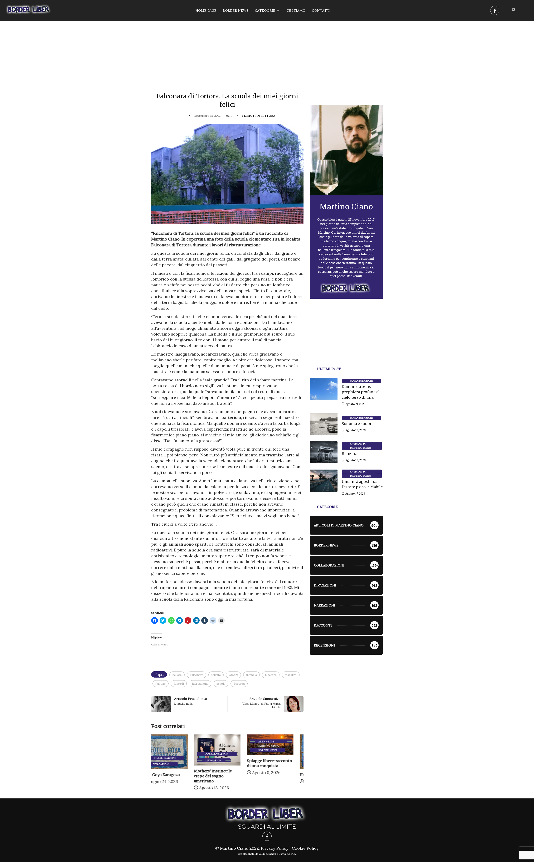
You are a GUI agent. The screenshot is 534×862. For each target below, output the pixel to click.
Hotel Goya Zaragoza (276, 774)
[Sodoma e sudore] (324, 424)
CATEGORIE (265, 10)
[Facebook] (494, 10)
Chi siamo (296, 10)
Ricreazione (200, 683)
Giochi (233, 675)
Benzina (349, 453)
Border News (236, 10)
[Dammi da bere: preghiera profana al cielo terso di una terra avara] (324, 389)
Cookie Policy (305, 848)
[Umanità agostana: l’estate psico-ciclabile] (324, 481)
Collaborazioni (174, 754)
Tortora (239, 683)
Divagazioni (171, 760)
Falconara (196, 675)
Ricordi (179, 683)
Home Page (206, 10)
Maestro (291, 675)
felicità (216, 675)
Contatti (321, 10)
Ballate (177, 675)
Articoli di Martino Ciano (226, 741)
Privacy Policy (274, 848)
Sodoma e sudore (358, 423)
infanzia (251, 675)
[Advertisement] (267, 52)
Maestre (271, 675)
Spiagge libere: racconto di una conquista (226, 763)
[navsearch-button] (514, 10)
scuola (221, 683)
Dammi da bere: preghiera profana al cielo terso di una (361, 392)
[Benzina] (324, 452)
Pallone (160, 683)
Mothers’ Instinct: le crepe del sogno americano (170, 776)
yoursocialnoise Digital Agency (277, 853)
